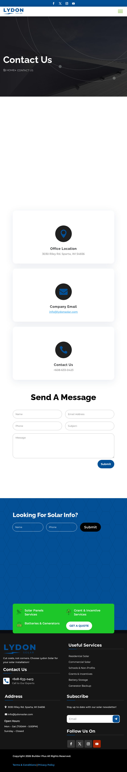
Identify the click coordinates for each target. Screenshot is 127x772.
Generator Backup (80, 685)
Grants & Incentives (80, 673)
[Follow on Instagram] (66, 3)
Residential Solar (79, 656)
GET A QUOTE (79, 625)
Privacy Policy (46, 764)
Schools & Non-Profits (82, 667)
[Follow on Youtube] (73, 3)
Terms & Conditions (24, 764)
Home (10, 70)
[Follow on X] (60, 3)
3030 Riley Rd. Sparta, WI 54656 (26, 707)
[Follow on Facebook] (53, 3)
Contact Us (25, 70)
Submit (106, 464)
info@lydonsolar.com (20, 714)
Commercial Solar (80, 661)
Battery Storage (78, 679)
